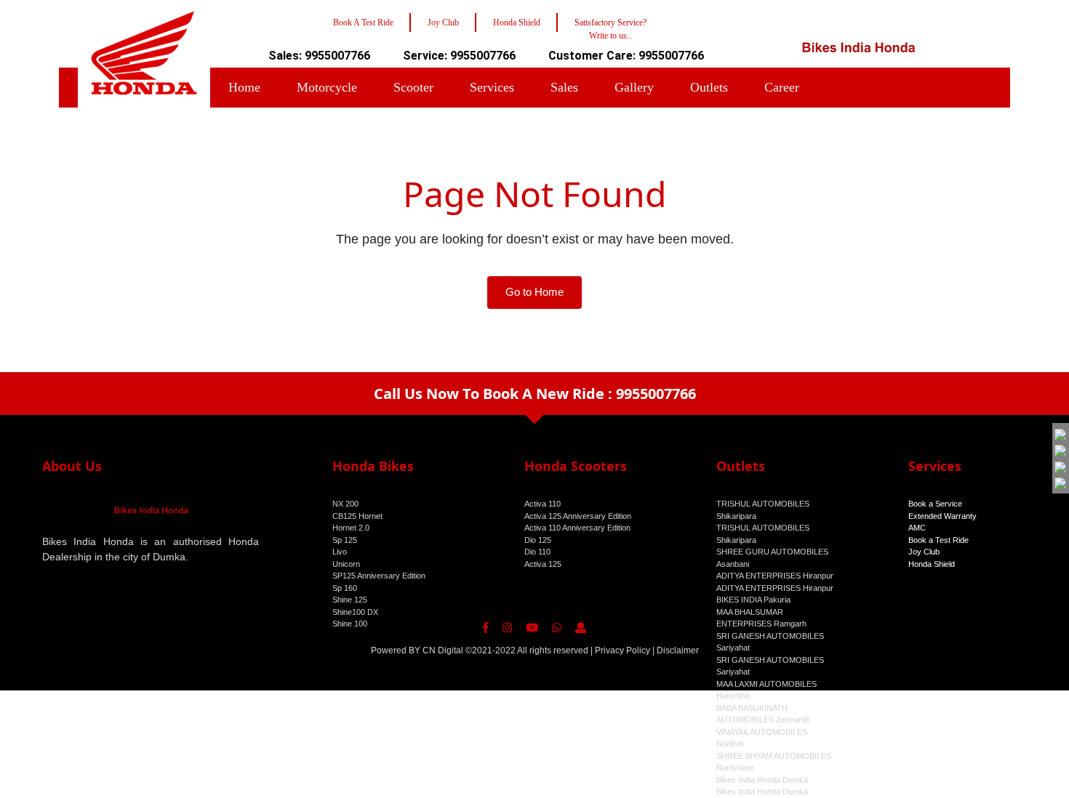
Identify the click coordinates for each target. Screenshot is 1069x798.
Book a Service (935, 503)
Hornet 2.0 (350, 527)
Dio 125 (537, 540)
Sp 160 (344, 588)
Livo (339, 551)
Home (244, 87)
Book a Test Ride (938, 540)
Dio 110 (537, 551)
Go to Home (534, 292)
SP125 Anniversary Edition (378, 575)
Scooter (413, 87)
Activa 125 (542, 564)
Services (492, 87)
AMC (917, 527)
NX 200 (345, 503)
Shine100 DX (355, 612)
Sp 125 (344, 540)
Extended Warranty (942, 516)
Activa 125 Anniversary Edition (577, 516)
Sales (564, 87)
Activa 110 (542, 503)
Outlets (709, 87)
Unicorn (346, 564)
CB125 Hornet (357, 516)
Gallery (634, 87)
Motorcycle (327, 87)
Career (781, 87)
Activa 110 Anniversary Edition (577, 527)
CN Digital (443, 650)
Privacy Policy (622, 650)
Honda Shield (931, 564)
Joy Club (924, 551)
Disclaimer (678, 650)
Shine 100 (349, 623)
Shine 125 (349, 599)
